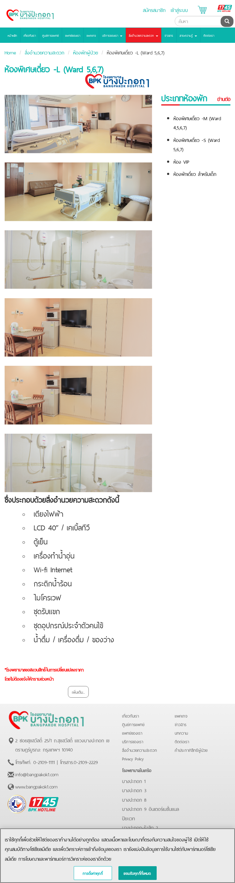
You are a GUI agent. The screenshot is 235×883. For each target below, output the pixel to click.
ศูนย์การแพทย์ (50, 35)
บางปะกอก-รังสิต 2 (140, 827)
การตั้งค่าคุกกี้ (93, 873)
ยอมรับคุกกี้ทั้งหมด (137, 873)
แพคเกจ (91, 35)
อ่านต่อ (223, 98)
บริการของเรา (132, 741)
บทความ (181, 732)
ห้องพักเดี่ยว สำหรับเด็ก (194, 173)
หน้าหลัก (12, 35)
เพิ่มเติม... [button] (78, 691)
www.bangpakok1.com (36, 786)
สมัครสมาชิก (154, 9)
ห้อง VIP (181, 161)
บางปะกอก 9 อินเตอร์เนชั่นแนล (150, 808)
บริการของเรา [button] (110, 35)
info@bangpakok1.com (36, 774)
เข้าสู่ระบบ (179, 9)
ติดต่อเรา (208, 35)
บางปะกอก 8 (134, 799)
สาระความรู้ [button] (187, 35)
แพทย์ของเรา (72, 35)
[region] (117, 855)
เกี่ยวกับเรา (30, 35)
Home (10, 52)
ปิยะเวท (128, 818)
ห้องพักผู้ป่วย (85, 52)
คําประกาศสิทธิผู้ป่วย (191, 750)
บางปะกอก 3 (134, 789)
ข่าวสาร (169, 35)
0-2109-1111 (44, 761)
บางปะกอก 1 (134, 780)
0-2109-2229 (86, 761)
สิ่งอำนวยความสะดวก (44, 52)
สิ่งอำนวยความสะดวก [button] (142, 35)
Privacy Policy (133, 758)
